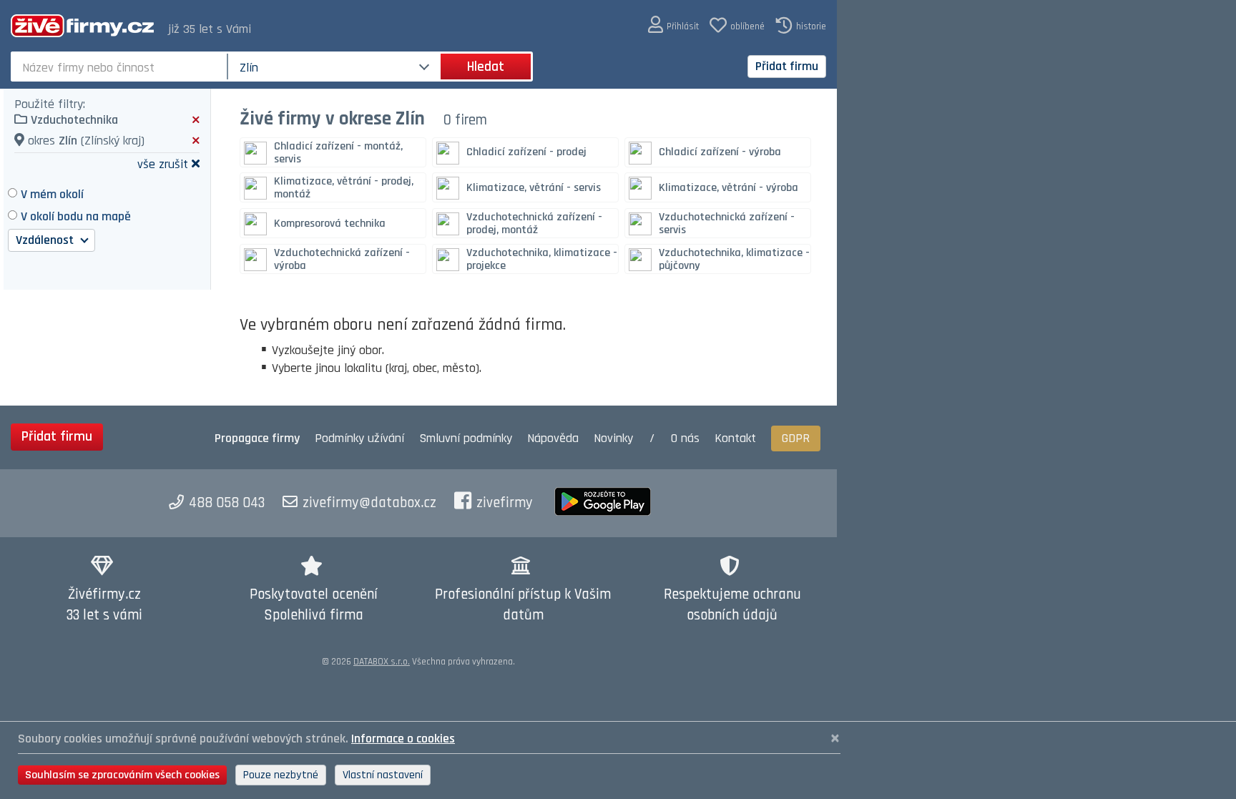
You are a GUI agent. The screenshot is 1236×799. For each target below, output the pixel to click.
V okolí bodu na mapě (76, 216)
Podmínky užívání (359, 438)
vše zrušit (162, 163)
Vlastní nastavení (383, 775)
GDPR (796, 438)
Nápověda (553, 438)
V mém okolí (52, 194)
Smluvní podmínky (465, 438)
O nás (685, 438)
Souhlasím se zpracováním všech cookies (122, 775)
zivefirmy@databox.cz (369, 503)
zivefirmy (504, 503)
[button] (673, 25)
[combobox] (120, 66)
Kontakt (735, 438)
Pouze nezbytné (280, 775)
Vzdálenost (46, 240)
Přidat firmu (786, 66)
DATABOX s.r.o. (381, 661)
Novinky (613, 438)
